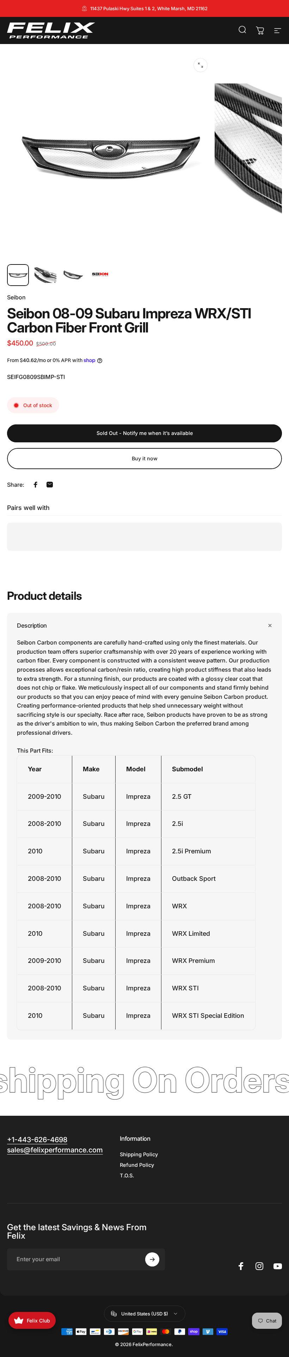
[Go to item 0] (18, 275)
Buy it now (145, 458)
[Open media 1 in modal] (200, 65)
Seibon (16, 297)
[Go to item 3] (73, 275)
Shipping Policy (139, 1154)
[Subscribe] (152, 1259)
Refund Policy (137, 1165)
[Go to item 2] (45, 275)
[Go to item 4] (100, 275)
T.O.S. (127, 1175)
